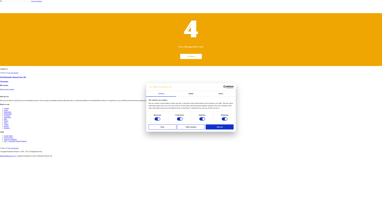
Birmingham (8, 114)
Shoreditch (7, 117)
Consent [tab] (161, 93)
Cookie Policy (8, 136)
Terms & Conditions (10, 139)
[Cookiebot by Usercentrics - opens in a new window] (225, 87)
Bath (5, 119)
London (6, 108)
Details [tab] (191, 93)
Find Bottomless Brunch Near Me (13, 77)
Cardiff (6, 124)
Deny (162, 127)
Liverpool (7, 115)
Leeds (6, 110)
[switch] (180, 119)
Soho (5, 123)
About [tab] (221, 93)
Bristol (6, 121)
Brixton (6, 126)
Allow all (220, 127)
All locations (4, 81)
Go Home (191, 56)
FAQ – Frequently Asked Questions (15, 141)
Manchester (7, 112)
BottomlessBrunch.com (7, 156)
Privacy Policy (8, 137)
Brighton (7, 128)
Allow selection (191, 127)
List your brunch (36, 1)
